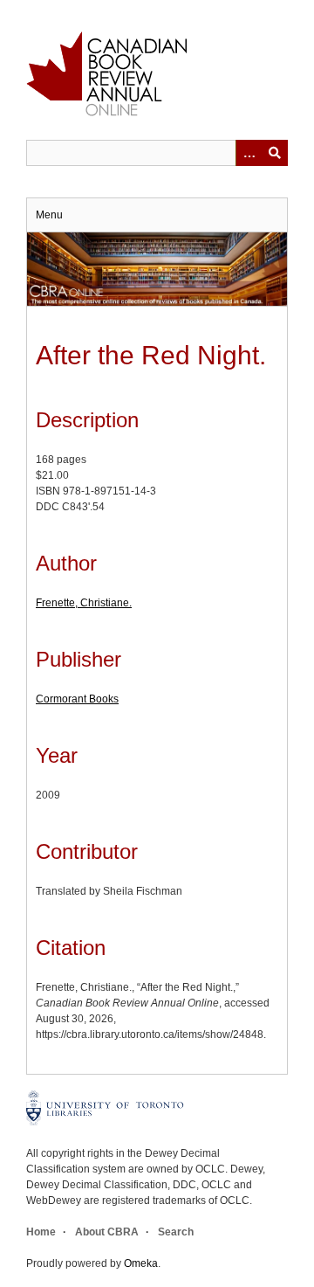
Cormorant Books (77, 699)
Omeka (141, 1263)
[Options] (249, 153)
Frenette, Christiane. (84, 603)
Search (176, 1232)
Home (41, 1232)
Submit (275, 153)
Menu (49, 215)
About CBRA (107, 1232)
